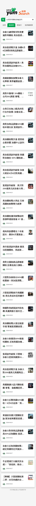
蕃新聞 (11, 25)
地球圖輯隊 (29, 25)
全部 (4, 25)
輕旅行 (19, 25)
